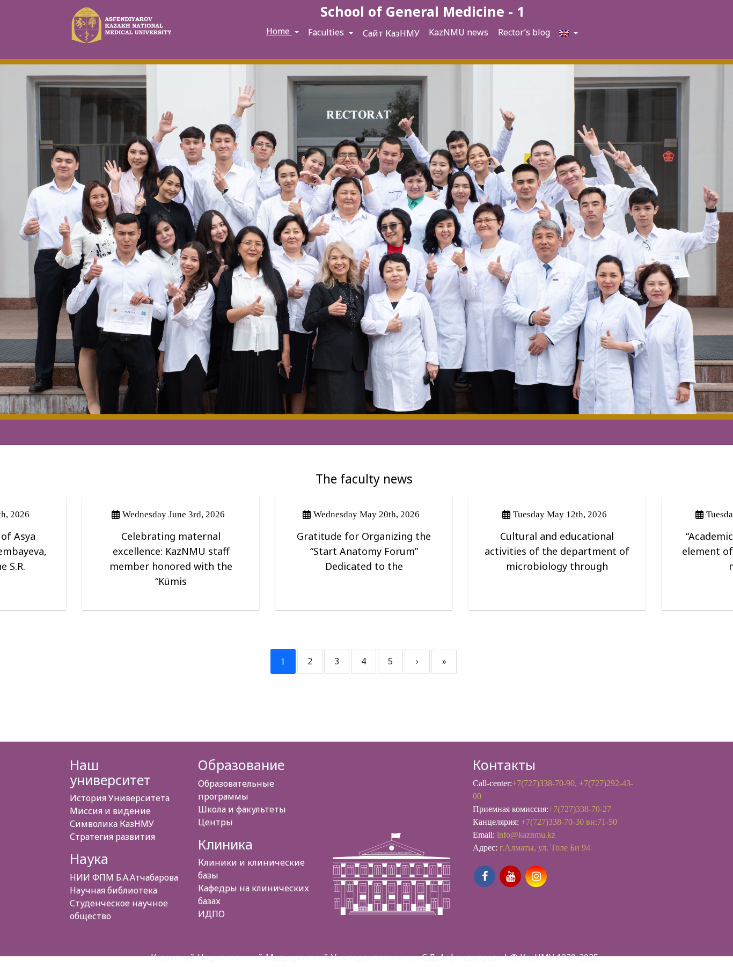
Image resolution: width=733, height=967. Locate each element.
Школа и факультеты (242, 809)
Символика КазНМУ (112, 824)
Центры (215, 822)
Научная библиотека (113, 890)
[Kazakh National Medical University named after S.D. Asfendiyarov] (120, 27)
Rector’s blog (524, 32)
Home (279, 31)
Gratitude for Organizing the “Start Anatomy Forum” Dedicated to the (364, 551)
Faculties (327, 32)
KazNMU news (458, 32)
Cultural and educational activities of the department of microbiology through (557, 551)
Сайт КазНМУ (391, 33)
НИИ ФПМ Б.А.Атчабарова (124, 877)
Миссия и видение (110, 811)
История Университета (120, 798)
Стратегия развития (112, 837)
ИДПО (211, 914)
